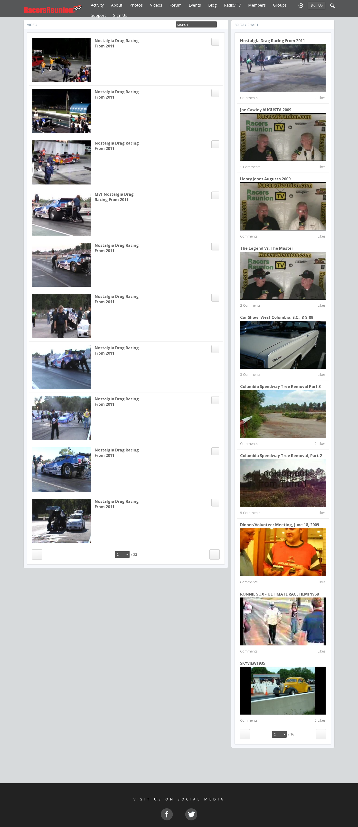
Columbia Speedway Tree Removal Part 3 (280, 386)
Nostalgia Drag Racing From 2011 (272, 40)
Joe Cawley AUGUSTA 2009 (265, 109)
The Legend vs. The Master (266, 248)
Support (98, 15)
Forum (175, 5)
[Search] (332, 5)
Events (195, 5)
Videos (156, 5)
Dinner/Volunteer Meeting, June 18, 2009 (279, 524)
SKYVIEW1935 (252, 663)
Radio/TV (232, 5)
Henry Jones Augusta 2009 (265, 179)
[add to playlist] (215, 41)
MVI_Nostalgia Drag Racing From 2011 (114, 197)
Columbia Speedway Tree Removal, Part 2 (281, 455)
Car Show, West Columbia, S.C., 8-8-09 (276, 317)
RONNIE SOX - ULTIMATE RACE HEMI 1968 (279, 594)
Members (257, 5)
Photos (136, 5)
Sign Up (317, 5)
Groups (280, 5)
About (116, 5)
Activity (97, 5)
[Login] (300, 5)
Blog (212, 5)
